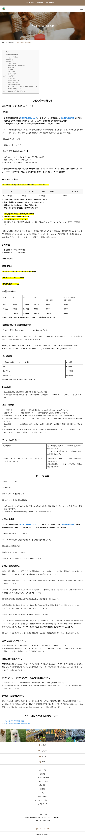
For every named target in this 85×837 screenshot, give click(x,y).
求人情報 (42, 785)
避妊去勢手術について (14, 84)
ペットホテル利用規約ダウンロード (16, 91)
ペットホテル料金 (13, 57)
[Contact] (48, 828)
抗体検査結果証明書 (67, 118)
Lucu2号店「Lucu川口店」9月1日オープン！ (42, 3)
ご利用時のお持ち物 (11, 55)
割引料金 (10, 59)
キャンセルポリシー (13, 74)
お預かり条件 (11, 78)
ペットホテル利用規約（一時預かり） (17, 723)
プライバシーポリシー (42, 800)
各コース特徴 (11, 71)
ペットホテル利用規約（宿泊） (15, 721)
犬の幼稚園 (11, 67)
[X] (40, 828)
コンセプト (42, 770)
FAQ (42, 792)
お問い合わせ (42, 796)
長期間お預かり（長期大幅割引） (17, 65)
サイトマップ (42, 804)
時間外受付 (11, 61)
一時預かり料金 (12, 63)
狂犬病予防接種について (28, 118)
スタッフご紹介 (42, 781)
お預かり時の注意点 (13, 80)
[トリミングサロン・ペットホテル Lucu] (4, 9)
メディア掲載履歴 (42, 777)
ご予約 (42, 789)
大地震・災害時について (14, 89)
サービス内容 (9, 76)
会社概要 (42, 774)
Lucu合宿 (10, 69)
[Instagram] (37, 828)
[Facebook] (44, 828)
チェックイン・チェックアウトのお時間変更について (22, 86)
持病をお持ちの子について (15, 82)
